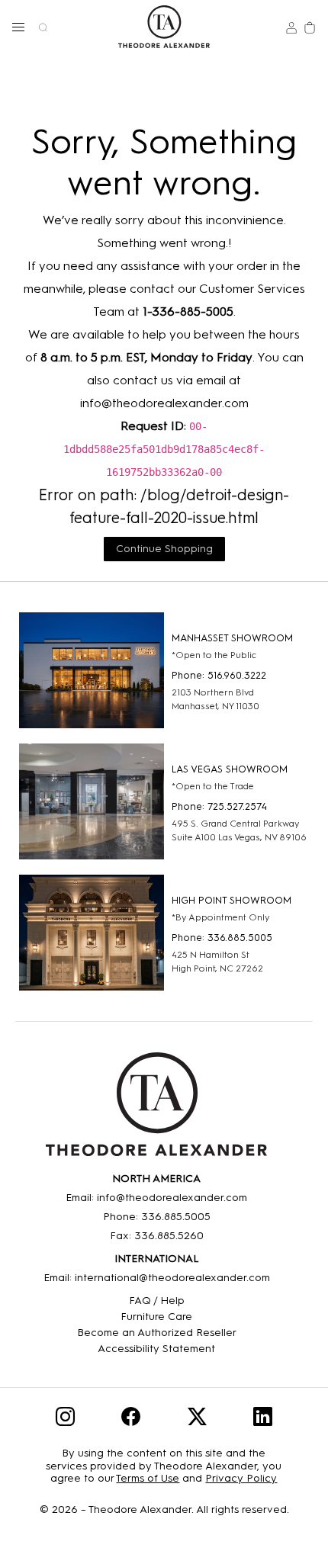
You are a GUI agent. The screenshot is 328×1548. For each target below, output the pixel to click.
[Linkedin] (262, 1419)
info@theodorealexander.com (164, 403)
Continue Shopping (164, 548)
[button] (18, 27)
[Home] (156, 1109)
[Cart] (310, 27)
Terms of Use (147, 1478)
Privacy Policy (241, 1478)
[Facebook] (130, 1419)
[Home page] (164, 26)
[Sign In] (291, 27)
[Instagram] (65, 1419)
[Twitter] (197, 1419)
